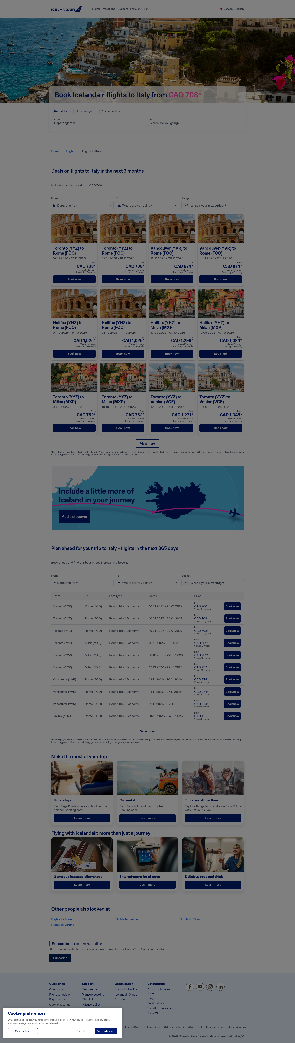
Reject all (80, 1031)
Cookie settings (23, 1031)
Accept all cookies (106, 1031)
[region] (62, 1023)
